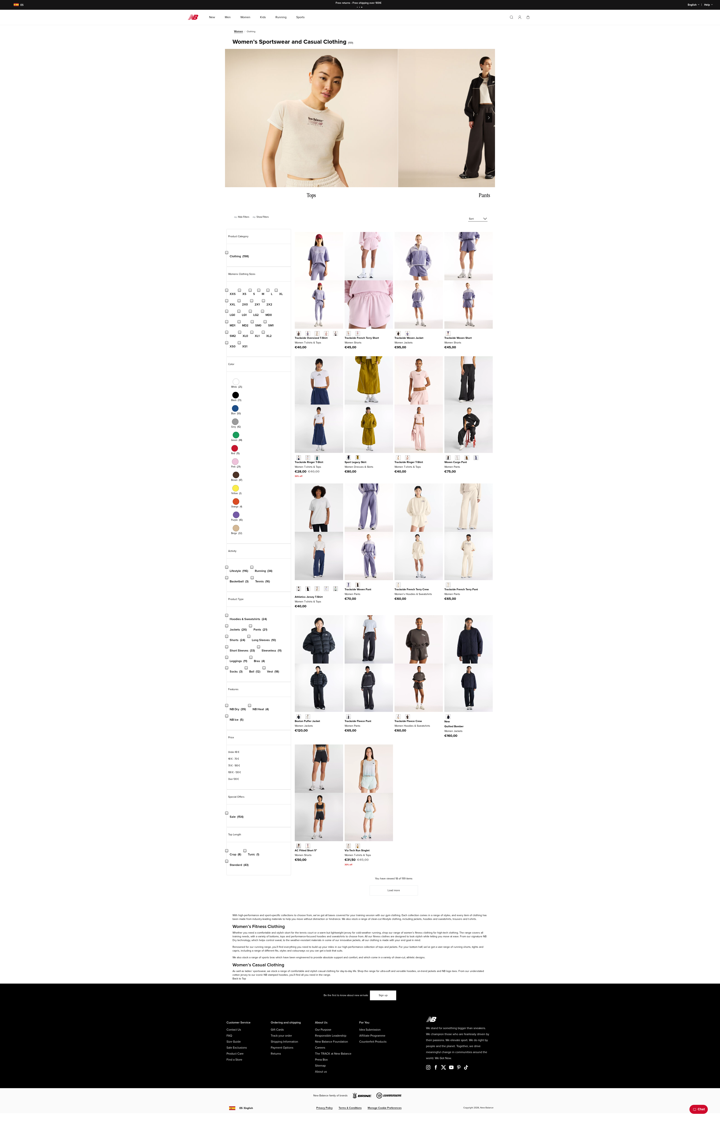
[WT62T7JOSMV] (398, 717)
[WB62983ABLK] (348, 717)
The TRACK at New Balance (333, 1054)
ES (246, 1108)
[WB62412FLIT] (448, 585)
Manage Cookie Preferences (385, 1108)
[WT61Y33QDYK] (308, 458)
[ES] (14, 4)
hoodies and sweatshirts (437, 919)
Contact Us (233, 1030)
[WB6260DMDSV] (448, 333)
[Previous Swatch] (297, 584)
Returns (276, 1054)
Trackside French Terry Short (362, 338)
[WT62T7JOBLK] (407, 717)
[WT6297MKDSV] (308, 333)
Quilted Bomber (454, 726)
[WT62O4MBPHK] (407, 458)
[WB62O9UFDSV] (348, 585)
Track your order (281, 1036)
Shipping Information (284, 1042)
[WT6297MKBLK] (299, 333)
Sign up (383, 995)
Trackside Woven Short (458, 338)
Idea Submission (370, 1030)
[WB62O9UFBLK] (358, 585)
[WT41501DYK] (326, 589)
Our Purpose (323, 1030)
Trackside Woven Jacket (408, 338)
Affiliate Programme (372, 1036)
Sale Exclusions (236, 1048)
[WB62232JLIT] (348, 333)
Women (238, 31)
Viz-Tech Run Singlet (357, 850)
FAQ (229, 1036)
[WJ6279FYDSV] (407, 333)
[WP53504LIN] (457, 458)
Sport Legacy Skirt (355, 462)
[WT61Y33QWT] (299, 458)
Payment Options (282, 1048)
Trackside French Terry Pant (461, 589)
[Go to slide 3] (362, 7)
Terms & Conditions (350, 1108)
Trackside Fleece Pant (358, 721)
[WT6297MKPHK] (326, 333)
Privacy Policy (324, 1108)
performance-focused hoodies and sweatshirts (318, 936)
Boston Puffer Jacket (307, 721)
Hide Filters (243, 216)
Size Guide (233, 1042)
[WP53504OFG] (476, 458)
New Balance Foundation (331, 1042)
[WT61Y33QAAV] (317, 458)
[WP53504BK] (448, 458)
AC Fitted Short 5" (306, 850)
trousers (457, 919)
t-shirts (472, 919)
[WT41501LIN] (317, 589)
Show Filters (262, 216)
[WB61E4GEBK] (299, 846)
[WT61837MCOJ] (348, 846)
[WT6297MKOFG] (335, 333)
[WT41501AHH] (299, 589)
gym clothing (393, 915)
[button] (520, 17)
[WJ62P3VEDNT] (448, 717)
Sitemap (320, 1066)
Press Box (321, 1060)
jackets (418, 919)
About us (321, 1072)
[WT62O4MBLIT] (398, 458)
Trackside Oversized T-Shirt (311, 338)
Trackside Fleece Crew (408, 721)
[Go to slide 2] (360, 7)
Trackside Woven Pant (358, 589)
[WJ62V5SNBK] (299, 717)
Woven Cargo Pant (455, 462)
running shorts (462, 947)
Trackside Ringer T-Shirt (309, 462)
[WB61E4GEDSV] (308, 846)
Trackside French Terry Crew (411, 589)
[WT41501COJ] (335, 589)
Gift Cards (277, 1030)
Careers (320, 1048)
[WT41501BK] (308, 589)
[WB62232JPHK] (358, 333)
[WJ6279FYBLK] (398, 333)
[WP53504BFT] (467, 458)
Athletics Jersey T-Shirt (309, 597)
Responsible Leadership (330, 1036)
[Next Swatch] (297, 594)
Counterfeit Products (372, 1042)
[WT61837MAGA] (358, 846)
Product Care (235, 1054)
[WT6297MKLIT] (317, 333)
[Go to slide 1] (358, 7)
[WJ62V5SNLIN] (308, 717)
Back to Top (239, 978)
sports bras (268, 957)
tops (381, 947)
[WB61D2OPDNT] (348, 458)
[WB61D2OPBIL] (358, 458)
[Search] (511, 17)
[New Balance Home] (195, 17)
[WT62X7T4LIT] (398, 585)
